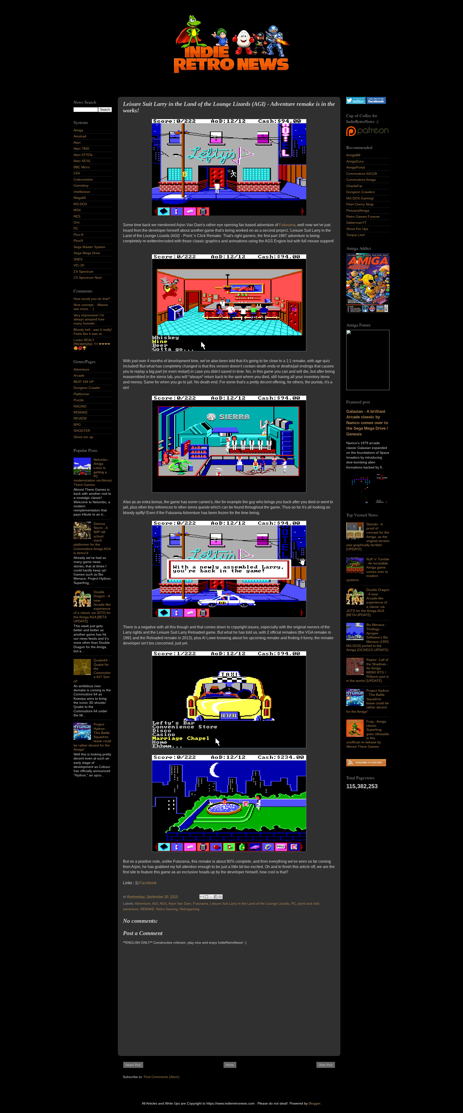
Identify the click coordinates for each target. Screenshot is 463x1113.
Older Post (326, 1065)
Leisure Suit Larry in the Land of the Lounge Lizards (249, 903)
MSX (77, 210)
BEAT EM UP (84, 382)
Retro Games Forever (363, 216)
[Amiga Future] (367, 312)
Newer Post (133, 1065)
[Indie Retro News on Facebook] (376, 103)
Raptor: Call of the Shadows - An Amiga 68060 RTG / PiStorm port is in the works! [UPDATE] (367, 670)
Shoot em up (83, 437)
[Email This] (201, 896)
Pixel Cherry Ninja (360, 204)
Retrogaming (189, 909)
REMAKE (147, 909)
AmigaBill (353, 155)
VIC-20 (79, 265)
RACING (80, 406)
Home (230, 1065)
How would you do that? (92, 299)
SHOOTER (82, 431)
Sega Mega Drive (87, 253)
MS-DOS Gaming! (360, 198)
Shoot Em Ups (357, 229)
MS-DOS (80, 204)
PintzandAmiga (357, 210)
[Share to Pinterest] (220, 896)
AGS (163, 903)
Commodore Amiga (361, 180)
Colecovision (83, 179)
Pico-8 (78, 235)
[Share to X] (211, 896)
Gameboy (81, 185)
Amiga (78, 130)
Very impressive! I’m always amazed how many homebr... (89, 319)
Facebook (148, 883)
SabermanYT (356, 222)
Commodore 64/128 (361, 174)
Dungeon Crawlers (360, 192)
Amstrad (80, 136)
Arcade (79, 375)
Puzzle (79, 400)
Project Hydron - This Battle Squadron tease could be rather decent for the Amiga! (367, 701)
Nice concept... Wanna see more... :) (91, 307)
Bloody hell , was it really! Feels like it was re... (93, 332)
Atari (77, 142)
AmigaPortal (355, 167)
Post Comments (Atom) (161, 1077)
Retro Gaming (167, 909)
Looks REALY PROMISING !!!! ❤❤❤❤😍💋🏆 (92, 344)
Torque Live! (355, 235)
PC (293, 903)
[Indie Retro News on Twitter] (356, 103)
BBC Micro (82, 167)
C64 (77, 173)
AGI (155, 903)
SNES (78, 259)
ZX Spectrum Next (88, 277)
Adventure (142, 903)
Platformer (81, 394)
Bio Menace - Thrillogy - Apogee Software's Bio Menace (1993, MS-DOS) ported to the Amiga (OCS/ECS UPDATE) (367, 637)
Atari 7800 (81, 148)
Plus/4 (78, 241)
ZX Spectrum (84, 271)
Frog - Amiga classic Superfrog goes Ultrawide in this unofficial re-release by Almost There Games (367, 733)
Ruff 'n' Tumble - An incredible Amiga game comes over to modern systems (367, 569)
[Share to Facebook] (215, 896)
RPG (77, 425)
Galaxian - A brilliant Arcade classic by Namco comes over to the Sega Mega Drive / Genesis (367, 422)
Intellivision (82, 192)
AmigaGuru (355, 161)
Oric (77, 222)
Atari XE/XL (82, 161)
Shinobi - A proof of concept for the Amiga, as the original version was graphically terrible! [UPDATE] (367, 536)
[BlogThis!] (206, 896)
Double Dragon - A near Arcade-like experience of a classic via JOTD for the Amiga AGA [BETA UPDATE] (367, 602)
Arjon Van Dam (179, 903)
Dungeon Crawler (87, 388)
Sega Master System (89, 247)
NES (77, 216)
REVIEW (80, 418)
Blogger (314, 1103)
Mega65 (80, 198)
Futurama (287, 225)
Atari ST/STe (83, 155)
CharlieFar (354, 186)
